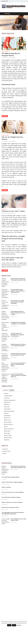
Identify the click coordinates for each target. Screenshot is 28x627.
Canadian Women (5, 135)
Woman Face (4, 209)
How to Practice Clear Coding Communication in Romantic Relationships (17, 302)
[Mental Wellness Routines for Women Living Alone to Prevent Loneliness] (6, 311)
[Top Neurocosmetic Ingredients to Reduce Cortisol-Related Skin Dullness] (6, 363)
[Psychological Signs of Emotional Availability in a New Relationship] (6, 322)
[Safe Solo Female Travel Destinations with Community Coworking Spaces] (6, 333)
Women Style (7, 433)
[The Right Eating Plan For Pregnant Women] (14, 43)
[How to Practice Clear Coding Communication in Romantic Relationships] (6, 300)
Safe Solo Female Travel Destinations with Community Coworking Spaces (17, 335)
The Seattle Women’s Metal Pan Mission (10, 477)
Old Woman (6, 404)
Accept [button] (9, 625)
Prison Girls (6, 406)
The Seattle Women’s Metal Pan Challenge (11, 497)
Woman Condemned (6, 487)
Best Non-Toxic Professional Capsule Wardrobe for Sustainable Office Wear (18, 375)
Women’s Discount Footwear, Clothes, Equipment (13, 492)
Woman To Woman (8, 424)
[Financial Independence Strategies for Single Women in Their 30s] (6, 353)
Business (6, 393)
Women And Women (8, 428)
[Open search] (25, 13)
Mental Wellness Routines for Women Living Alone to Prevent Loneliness (18, 313)
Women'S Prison (8, 435)
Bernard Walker (12, 57)
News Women (7, 402)
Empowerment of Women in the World (10, 507)
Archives (12, 390)
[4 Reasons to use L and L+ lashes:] (14, 201)
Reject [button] (14, 625)
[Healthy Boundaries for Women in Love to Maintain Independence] (6, 344)
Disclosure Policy (6, 451)
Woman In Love (7, 420)
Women (6, 426)
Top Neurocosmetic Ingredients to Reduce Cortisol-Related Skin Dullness (18, 364)
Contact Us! (5, 449)
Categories (5, 390)
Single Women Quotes (9, 411)
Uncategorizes (7, 415)
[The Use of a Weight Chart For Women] (14, 127)
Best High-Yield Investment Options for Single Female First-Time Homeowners (18, 291)
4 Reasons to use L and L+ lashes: (13, 211)
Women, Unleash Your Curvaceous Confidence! (12, 502)
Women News (7, 431)
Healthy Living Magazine (9, 400)
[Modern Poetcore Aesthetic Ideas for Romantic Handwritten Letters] (6, 278)
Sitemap (4, 453)
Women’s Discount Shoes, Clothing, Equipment (12, 482)
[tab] (5, 390)
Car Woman (7, 398)
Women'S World (5, 51)
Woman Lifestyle (8, 422)
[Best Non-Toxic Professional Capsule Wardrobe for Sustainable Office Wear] (6, 374)
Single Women (7, 409)
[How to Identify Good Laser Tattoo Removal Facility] (6, 519)
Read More (4, 116)
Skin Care (6, 413)
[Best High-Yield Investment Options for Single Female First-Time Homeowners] (6, 289)
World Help (6, 439)
